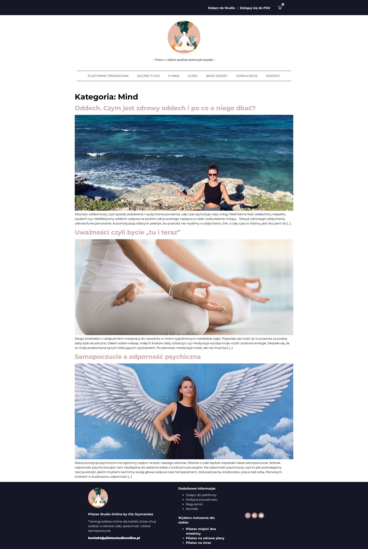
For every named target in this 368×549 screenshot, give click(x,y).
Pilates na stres (198, 543)
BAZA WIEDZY (217, 76)
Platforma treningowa (108, 76)
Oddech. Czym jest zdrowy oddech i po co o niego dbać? (165, 108)
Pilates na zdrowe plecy (205, 538)
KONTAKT (273, 76)
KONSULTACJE (247, 76)
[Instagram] (248, 515)
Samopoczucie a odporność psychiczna (138, 356)
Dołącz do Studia (221, 8)
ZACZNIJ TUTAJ (148, 76)
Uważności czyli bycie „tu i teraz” (127, 232)
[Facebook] (254, 515)
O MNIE (173, 76)
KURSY (193, 76)
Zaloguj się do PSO (255, 8)
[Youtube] (261, 515)
